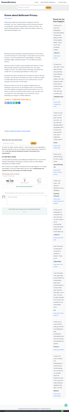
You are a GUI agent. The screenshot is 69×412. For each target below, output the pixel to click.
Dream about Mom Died (58, 239)
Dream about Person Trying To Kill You (58, 172)
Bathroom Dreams (15, 131)
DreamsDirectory (8, 2)
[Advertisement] (24, 42)
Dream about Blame (59, 349)
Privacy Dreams (25, 131)
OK (62, 411)
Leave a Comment (8, 18)
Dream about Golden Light (57, 146)
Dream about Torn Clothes (58, 265)
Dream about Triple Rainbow (58, 314)
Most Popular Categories (48, 2)
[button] (55, 2)
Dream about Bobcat (57, 57)
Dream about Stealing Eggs (57, 395)
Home (36, 2)
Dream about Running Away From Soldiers (59, 201)
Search (48, 7)
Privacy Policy (62, 2)
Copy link (25, 211)
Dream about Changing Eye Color (57, 104)
